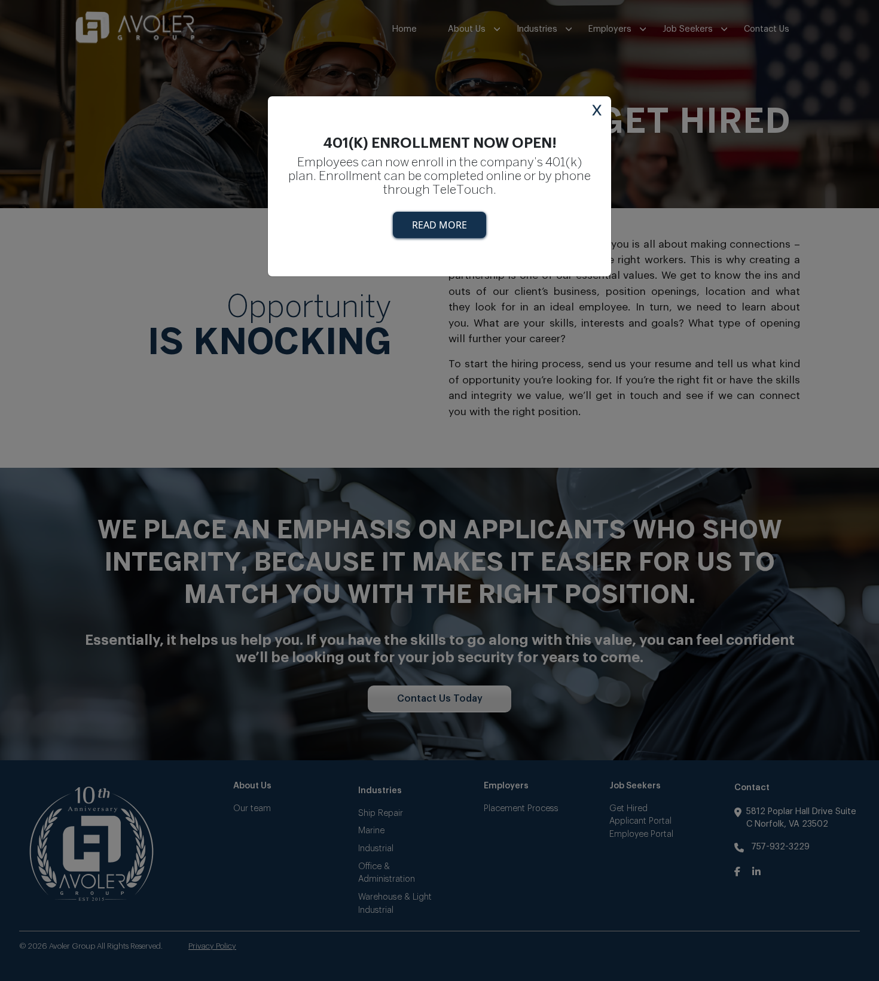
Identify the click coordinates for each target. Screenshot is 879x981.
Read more (439, 224)
